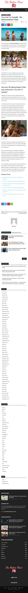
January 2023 (5, 332)
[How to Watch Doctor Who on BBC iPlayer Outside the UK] (4, 250)
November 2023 (5, 313)
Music (3, 453)
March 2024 (4, 305)
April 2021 (4, 373)
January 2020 (5, 395)
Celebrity (4, 420)
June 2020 (4, 387)
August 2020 (4, 383)
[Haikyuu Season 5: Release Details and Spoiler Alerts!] (4, 534)
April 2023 (4, 327)
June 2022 (4, 346)
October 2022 (5, 338)
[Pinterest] (8, 24)
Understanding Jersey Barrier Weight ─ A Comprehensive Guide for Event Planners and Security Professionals (14, 283)
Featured (4, 430)
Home (2, 12)
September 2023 (5, 317)
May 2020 (4, 389)
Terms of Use (10, 589)
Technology (4, 461)
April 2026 (4, 294)
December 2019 (5, 397)
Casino (3, 418)
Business (4, 413)
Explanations (5, 428)
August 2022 (4, 342)
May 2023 (4, 325)
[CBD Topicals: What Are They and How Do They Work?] (4, 498)
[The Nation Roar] (14, 4)
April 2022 (4, 350)
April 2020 (4, 391)
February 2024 (5, 307)
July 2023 (4, 321)
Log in (3, 479)
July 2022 (4, 344)
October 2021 (5, 362)
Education (4, 424)
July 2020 (4, 385)
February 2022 (5, 354)
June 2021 (4, 369)
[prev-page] (2, 255)
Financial (4, 432)
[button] (2, 10)
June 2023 (4, 323)
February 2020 (5, 393)
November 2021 (5, 360)
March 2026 (4, 295)
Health (3, 444)
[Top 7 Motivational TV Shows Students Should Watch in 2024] (4, 244)
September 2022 (5, 340)
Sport (3, 457)
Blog (3, 411)
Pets (3, 455)
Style (3, 459)
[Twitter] (5, 24)
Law (3, 448)
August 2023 (4, 319)
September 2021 (5, 364)
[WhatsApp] (11, 24)
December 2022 (5, 334)
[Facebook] (2, 24)
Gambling (4, 436)
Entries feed (4, 481)
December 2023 (5, 311)
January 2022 (5, 356)
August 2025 (4, 299)
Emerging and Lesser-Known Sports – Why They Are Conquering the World (13, 279)
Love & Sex (4, 450)
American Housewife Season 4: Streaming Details (20, 212)
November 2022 (5, 336)
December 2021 (5, 358)
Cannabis (4, 415)
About (5, 587)
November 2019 (5, 399)
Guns (3, 442)
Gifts (3, 440)
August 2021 (4, 366)
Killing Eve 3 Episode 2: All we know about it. (7, 212)
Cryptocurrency (5, 422)
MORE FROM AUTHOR (16, 232)
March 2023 (4, 329)
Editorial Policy (14, 587)
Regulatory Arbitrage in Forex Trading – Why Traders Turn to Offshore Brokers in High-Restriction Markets (14, 275)
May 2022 (4, 348)
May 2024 (4, 303)
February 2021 (5, 377)
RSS (19, 589)
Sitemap (15, 589)
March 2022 (4, 352)
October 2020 (5, 379)
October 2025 (5, 297)
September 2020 (5, 381)
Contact (8, 587)
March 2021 (4, 375)
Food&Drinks (5, 434)
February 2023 (5, 330)
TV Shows (13, 12)
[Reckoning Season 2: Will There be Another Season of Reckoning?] (4, 521)
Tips (3, 463)
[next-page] (4, 255)
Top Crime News (5, 465)
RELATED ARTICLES (6, 232)
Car (3, 417)
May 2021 (4, 371)
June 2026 (4, 292)
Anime (3, 407)
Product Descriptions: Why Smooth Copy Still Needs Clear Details (14, 267)
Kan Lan (3, 21)
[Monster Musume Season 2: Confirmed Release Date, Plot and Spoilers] (4, 528)
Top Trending (5, 467)
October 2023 (5, 315)
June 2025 (4, 301)
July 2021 (4, 367)
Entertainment (7, 12)
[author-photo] (14, 224)
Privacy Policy (20, 587)
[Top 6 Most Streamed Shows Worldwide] (4, 237)
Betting (3, 409)
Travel (3, 469)
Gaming (3, 438)
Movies (3, 452)
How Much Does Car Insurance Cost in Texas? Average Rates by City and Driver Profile (13, 271)
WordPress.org (5, 483)
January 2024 (5, 309)
